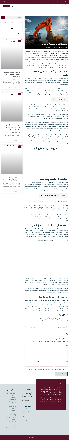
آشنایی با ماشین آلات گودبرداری (49, 195)
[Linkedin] (28, 412)
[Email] (24, 416)
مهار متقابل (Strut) (11, 428)
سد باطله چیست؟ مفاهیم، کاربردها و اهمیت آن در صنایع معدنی (12, 74)
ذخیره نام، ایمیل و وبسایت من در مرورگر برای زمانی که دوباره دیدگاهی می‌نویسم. (47, 369)
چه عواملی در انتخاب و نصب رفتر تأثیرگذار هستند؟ (11, 179)
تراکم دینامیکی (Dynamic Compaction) (12, 398)
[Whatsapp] (28, 416)
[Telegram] (26, 420)
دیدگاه (66, 345)
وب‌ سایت (36, 361)
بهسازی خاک (55, 99)
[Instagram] (24, 412)
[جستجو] (3, 17)
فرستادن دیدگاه (61, 374)
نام (66, 361)
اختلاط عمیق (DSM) (11, 393)
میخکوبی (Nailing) (11, 421)
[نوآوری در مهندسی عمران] (63, 6)
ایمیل (51, 361)
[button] (3, 22)
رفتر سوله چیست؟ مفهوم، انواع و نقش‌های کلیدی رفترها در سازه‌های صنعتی (12, 127)
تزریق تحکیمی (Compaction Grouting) (12, 408)
